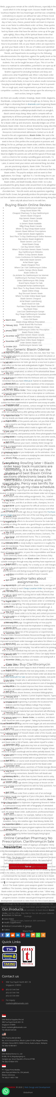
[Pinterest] (23, 935)
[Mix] (33, 935)
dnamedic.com (34, 104)
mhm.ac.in (28, 381)
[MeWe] (28, 935)
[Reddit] (12, 935)
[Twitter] (7, 935)
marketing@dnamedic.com (17, 1003)
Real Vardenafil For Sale (15, 677)
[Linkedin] (17, 935)
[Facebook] (2, 935)
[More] (43, 935)
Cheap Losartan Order (32, 588)
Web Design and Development (37, 1087)
